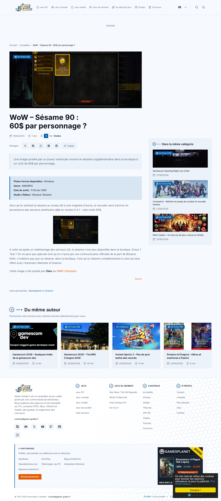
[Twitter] (25, 146)
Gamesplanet (35, 290)
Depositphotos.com (28, 464)
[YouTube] (43, 427)
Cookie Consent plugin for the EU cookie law (195, 495)
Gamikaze (23, 459)
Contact (180, 392)
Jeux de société (83, 407)
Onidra (57, 136)
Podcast (147, 423)
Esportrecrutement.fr (28, 469)
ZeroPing (45, 459)
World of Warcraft (118, 397)
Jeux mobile (82, 402)
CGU (179, 407)
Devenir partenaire (30, 476)
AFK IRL (147, 412)
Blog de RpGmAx (72, 459)
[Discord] (179, 7)
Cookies (180, 412)
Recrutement (183, 402)
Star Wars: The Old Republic (123, 392)
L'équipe (181, 397)
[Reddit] (57, 146)
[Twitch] (51, 427)
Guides (146, 402)
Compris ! (195, 490)
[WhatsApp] (41, 146)
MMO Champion (66, 271)
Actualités (25, 45)
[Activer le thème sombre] (204, 7)
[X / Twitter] (34, 427)
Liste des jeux (82, 412)
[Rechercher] (197, 7)
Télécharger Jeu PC (51, 464)
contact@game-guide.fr (26, 419)
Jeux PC (80, 392)
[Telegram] (49, 146)
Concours (147, 428)
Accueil (13, 45)
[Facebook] (33, 146)
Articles (146, 397)
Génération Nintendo (74, 464)
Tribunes (147, 407)
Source (138, 279)
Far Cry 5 (113, 407)
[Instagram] (17, 435)
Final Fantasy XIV (118, 402)
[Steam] (17, 427)
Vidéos (146, 418)
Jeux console (82, 397)
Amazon (49, 290)
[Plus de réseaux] (186, 7)
